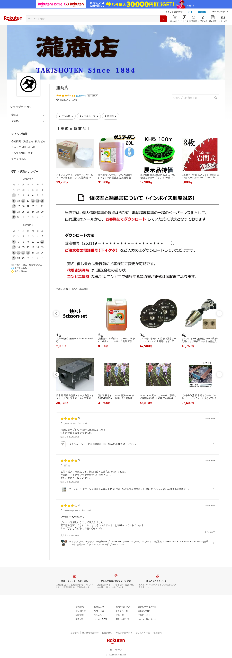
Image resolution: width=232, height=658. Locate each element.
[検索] (163, 18)
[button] (220, 12)
